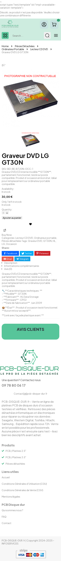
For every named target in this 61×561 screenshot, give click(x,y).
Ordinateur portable (13, 49)
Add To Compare (5, 230)
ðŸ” (4, 65)
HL (54, 240)
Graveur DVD (35, 240)
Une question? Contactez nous (21, 380)
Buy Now (7, 234)
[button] (5, 35)
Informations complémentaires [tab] (21, 265)
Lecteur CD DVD (39, 49)
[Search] (47, 35)
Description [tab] (10, 262)
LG (3, 243)
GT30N (47, 240)
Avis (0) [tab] (8, 268)
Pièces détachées (25, 46)
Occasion (11, 243)
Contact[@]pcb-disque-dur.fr (30, 393)
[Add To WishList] (30, 224)
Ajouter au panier (12, 217)
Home (5, 46)
